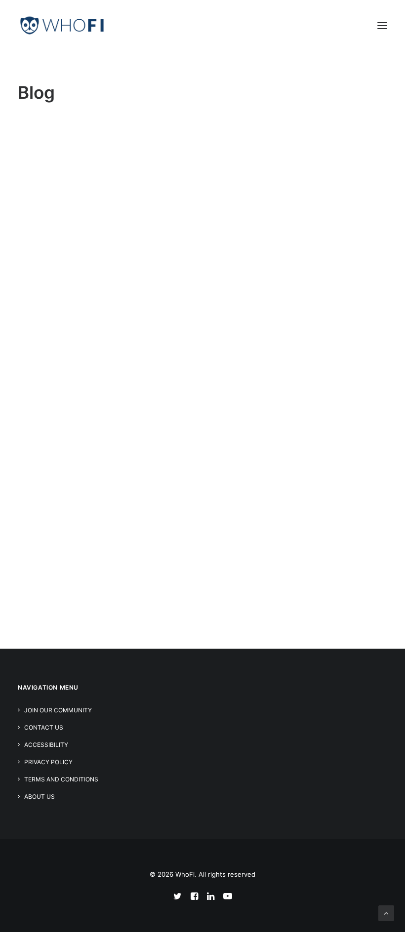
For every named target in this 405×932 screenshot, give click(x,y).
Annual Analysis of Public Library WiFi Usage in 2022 (187, 426)
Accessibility (46, 744)
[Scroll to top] (386, 912)
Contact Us (43, 727)
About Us (39, 796)
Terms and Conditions (61, 779)
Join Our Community (58, 710)
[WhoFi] (62, 25)
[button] (382, 25)
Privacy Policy (48, 762)
